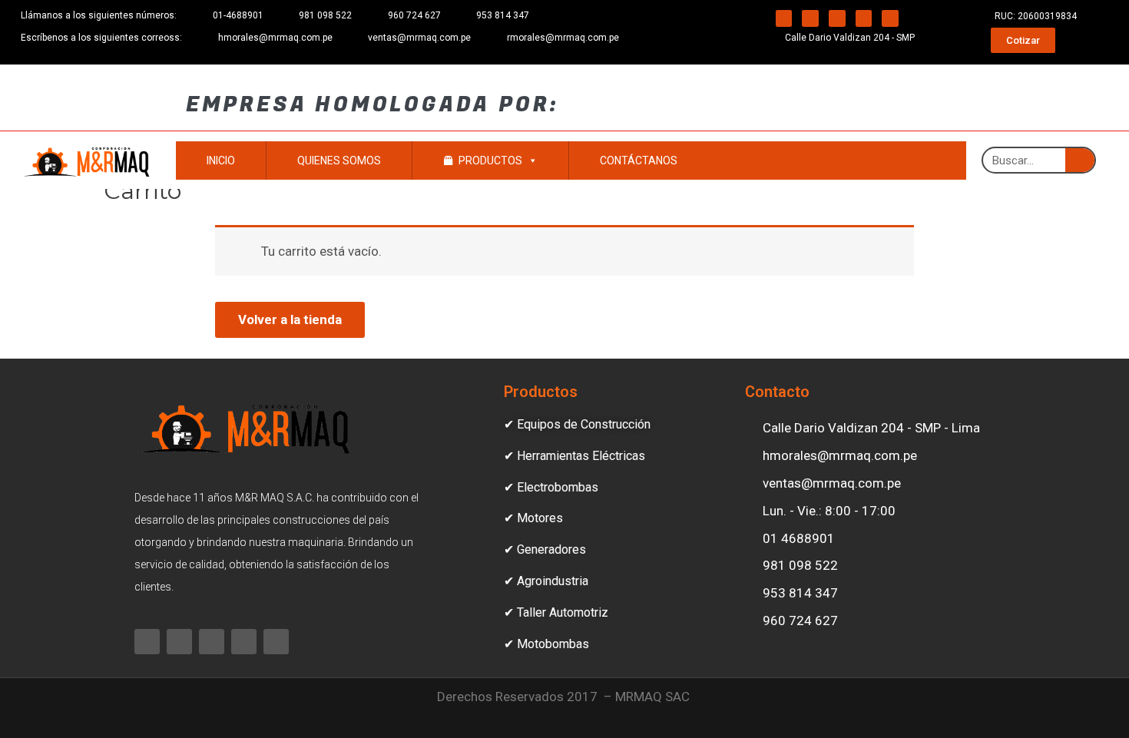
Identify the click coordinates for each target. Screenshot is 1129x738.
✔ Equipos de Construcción (577, 424)
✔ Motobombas (546, 644)
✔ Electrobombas (551, 487)
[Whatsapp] (810, 18)
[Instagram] (837, 18)
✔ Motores (533, 518)
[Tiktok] (890, 18)
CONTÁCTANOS (638, 160)
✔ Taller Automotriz (556, 612)
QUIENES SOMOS (339, 160)
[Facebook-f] (784, 18)
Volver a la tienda (290, 319)
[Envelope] (864, 18)
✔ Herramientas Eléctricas (574, 455)
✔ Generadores (545, 549)
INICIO (221, 160)
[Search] (1080, 160)
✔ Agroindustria (546, 581)
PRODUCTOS (490, 160)
